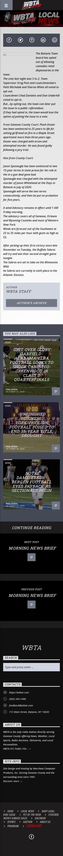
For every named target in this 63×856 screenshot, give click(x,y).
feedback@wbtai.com (21, 705)
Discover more (11, 781)
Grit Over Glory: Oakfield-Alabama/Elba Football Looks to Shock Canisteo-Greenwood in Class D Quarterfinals (31, 364)
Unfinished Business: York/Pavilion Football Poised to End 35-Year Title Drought (31, 425)
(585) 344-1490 (17, 699)
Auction (27, 822)
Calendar (40, 818)
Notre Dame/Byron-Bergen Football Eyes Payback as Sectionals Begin (32, 482)
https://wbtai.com (19, 692)
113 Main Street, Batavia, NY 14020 (29, 712)
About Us (45, 822)
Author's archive (32, 303)
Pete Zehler (12, 389)
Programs (13, 826)
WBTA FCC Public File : (15, 748)
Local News (27, 811)
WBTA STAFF (18, 291)
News (8, 342)
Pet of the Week (32, 814)
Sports (11, 822)
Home (10, 811)
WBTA (31, 647)
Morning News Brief (32, 548)
